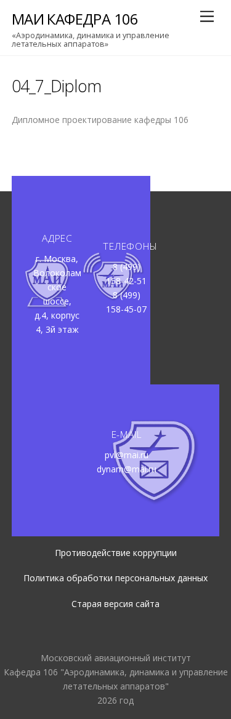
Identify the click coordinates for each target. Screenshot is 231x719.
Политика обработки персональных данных (115, 578)
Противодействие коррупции (116, 552)
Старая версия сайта (115, 604)
